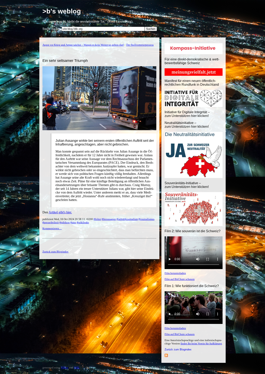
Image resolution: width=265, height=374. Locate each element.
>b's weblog (61, 11)
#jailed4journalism (127, 219)
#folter (97, 219)
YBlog (64, 367)
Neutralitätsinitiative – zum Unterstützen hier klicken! (187, 124)
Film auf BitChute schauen (180, 279)
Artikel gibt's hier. (60, 212)
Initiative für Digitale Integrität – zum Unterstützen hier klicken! (187, 114)
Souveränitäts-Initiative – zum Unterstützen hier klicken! (187, 185)
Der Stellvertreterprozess (140, 44)
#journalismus (146, 219)
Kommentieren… (52, 228)
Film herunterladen (175, 273)
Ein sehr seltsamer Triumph (65, 61)
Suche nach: (50, 28)
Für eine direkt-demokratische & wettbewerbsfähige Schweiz (192, 61)
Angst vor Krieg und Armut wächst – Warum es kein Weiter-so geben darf (83, 44)
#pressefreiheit (50, 222)
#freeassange (109, 219)
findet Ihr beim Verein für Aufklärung (201, 343)
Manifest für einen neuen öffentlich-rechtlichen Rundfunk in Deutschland (192, 82)
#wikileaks (83, 222)
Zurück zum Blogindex (178, 349)
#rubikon (64, 222)
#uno (73, 222)
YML (77, 367)
